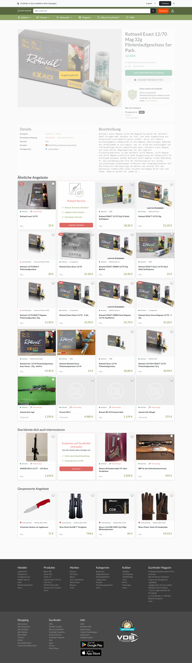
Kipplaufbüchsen (102, 574)
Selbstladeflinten (102, 577)
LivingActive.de (24, 577)
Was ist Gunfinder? (110, 17)
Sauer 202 (48, 574)
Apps (51, 643)
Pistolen (99, 582)
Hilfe (132, 17)
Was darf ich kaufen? (65, 137)
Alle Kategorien (24, 626)
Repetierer (100, 571)
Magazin (86, 17)
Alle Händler (23, 632)
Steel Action (75, 582)
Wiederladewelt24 (25, 585)
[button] (171, 10)
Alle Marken (22, 624)
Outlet (20, 640)
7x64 (124, 580)
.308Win (125, 571)
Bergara (73, 585)
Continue (165, 3)
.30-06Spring (127, 574)
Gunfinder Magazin (56, 637)
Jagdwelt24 (22, 571)
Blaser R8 (47, 571)
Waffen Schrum (24, 580)
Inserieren (163, 11)
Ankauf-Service (55, 635)
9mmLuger (126, 585)
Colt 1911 (48, 582)
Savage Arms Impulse (52, 588)
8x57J (124, 582)
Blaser (72, 577)
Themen (21, 637)
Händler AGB (85, 626)
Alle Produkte (23, 629)
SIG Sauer (74, 574)
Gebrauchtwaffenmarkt (27, 645)
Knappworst (131, 112)
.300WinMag (127, 577)
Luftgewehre (101, 580)
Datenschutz (85, 629)
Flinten (58, 134)
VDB (19, 582)
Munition (49, 134)
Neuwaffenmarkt (24, 643)
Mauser (73, 571)
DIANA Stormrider (51, 585)
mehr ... (20, 588)
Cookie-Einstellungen (88, 632)
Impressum (84, 635)
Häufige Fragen (86, 637)
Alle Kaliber (22, 635)
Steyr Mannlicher (77, 580)
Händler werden (55, 626)
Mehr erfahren (151, 101)
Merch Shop (53, 648)
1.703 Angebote (131, 118)
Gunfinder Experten (57, 632)
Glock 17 (47, 577)
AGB (82, 624)
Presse (51, 645)
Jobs (51, 640)
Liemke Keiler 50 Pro (52, 580)
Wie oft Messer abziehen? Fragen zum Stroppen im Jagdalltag (158, 579)
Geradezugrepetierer (104, 585)
